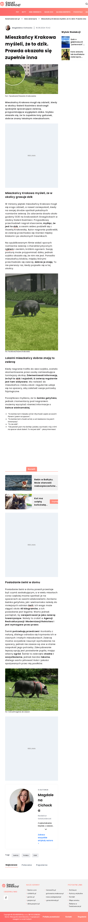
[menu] (6, 898)
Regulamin (82, 917)
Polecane (27, 865)
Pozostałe (78, 12)
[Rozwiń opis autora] (46, 829)
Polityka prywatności (51, 917)
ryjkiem (9, 249)
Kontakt (68, 917)
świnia (15, 855)
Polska (26, 855)
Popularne (42, 865)
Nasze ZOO (48, 12)
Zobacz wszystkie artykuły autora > (45, 839)
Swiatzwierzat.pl (12, 19)
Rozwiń (31, 469)
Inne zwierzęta (35, 12)
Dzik (35, 855)
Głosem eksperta (63, 12)
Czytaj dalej (57, 501)
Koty (24, 12)
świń (30, 605)
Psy (17, 12)
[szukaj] (86, 4)
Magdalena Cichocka (22, 28)
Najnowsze (11, 865)
